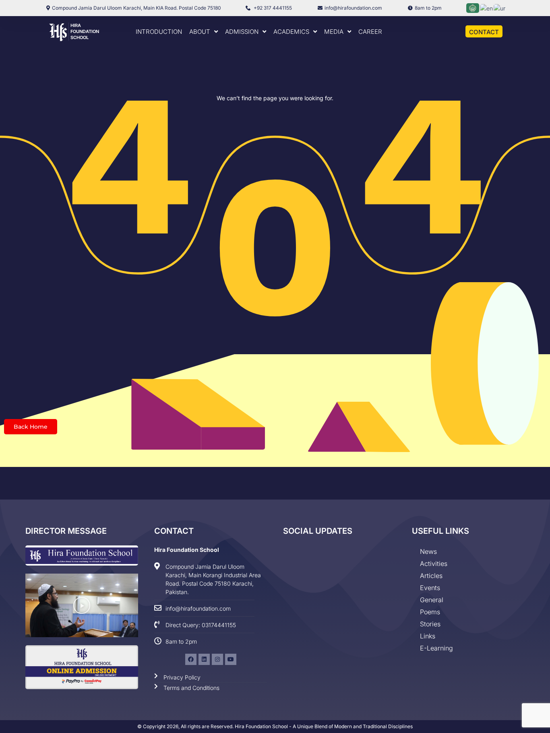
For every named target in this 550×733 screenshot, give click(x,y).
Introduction (159, 31)
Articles (431, 576)
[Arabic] (473, 7)
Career (370, 31)
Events (430, 588)
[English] (487, 7)
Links (427, 636)
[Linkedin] (204, 659)
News (428, 551)
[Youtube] (230, 659)
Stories (430, 624)
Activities (433, 564)
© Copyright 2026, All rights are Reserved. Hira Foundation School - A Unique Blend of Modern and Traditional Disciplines (275, 726)
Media (333, 31)
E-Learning (436, 648)
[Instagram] (217, 659)
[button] (82, 605)
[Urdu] (500, 7)
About (199, 31)
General (431, 600)
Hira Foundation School (84, 31)
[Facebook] (190, 659)
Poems (430, 612)
